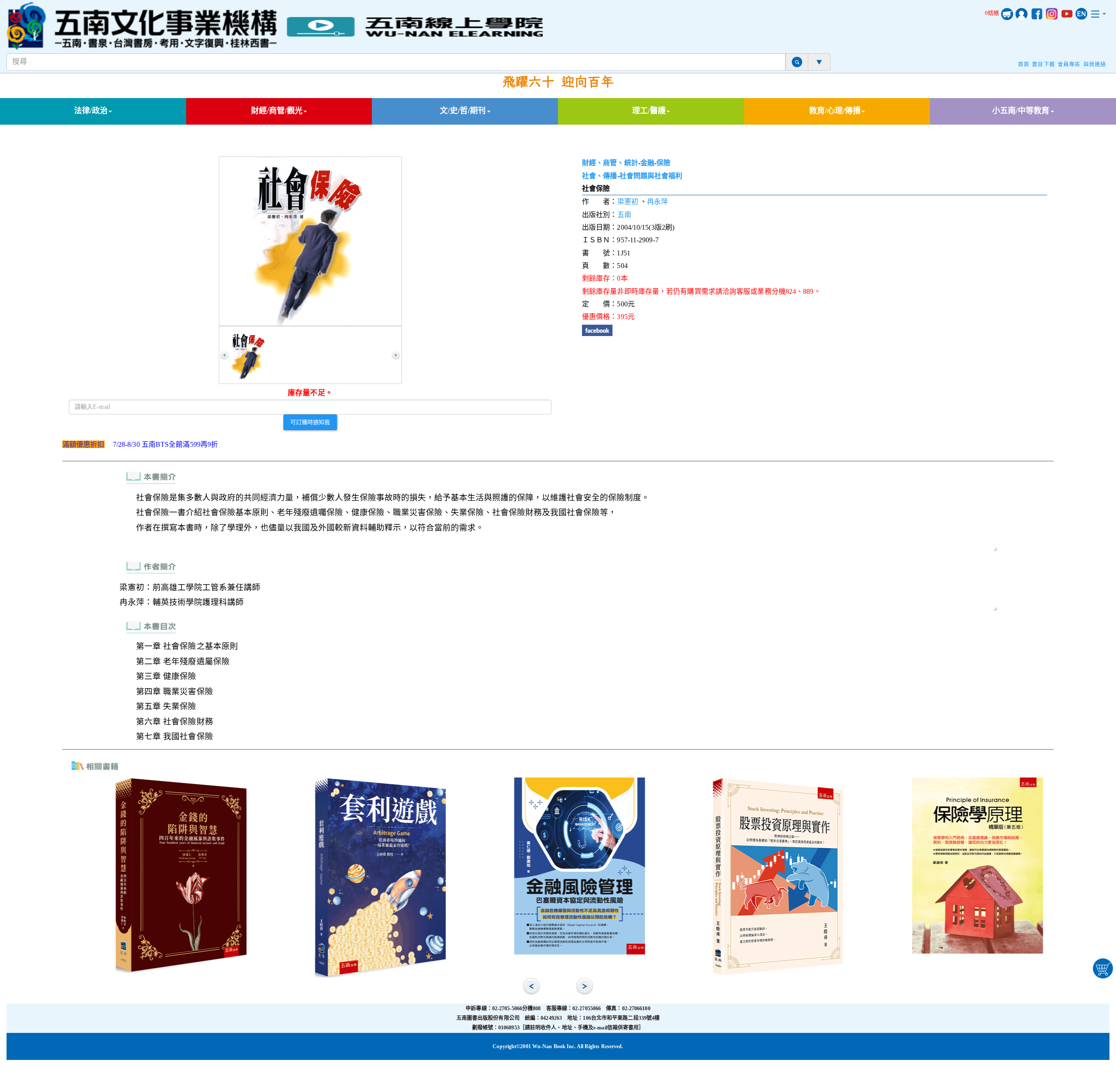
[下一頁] (395, 355)
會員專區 (1069, 64)
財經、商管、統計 (610, 162)
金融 (647, 162)
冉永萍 (657, 201)
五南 (624, 214)
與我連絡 (1094, 64)
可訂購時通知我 (310, 422)
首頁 (1023, 64)
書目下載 (1043, 64)
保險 (663, 162)
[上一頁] (224, 355)
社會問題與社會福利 (651, 176)
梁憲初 (627, 201)
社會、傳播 (599, 176)
